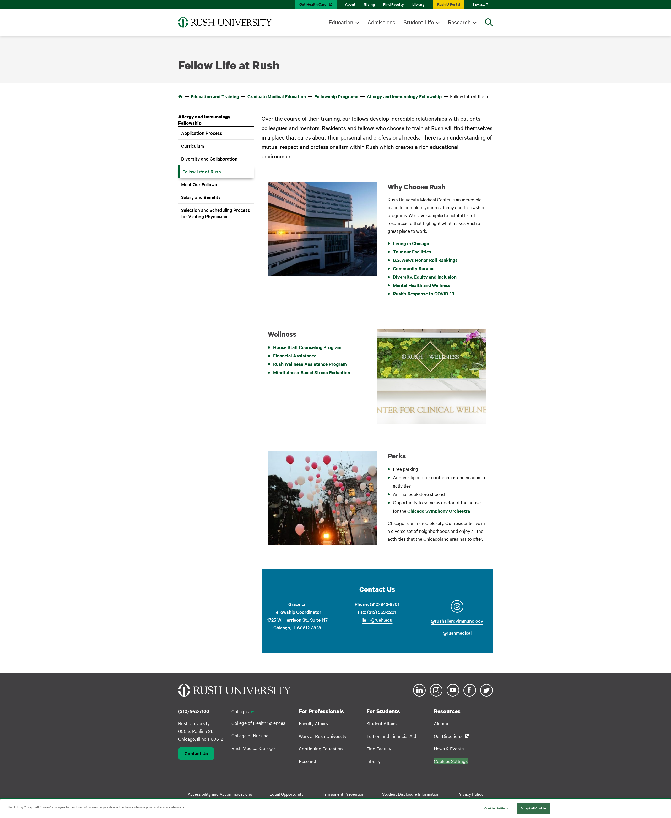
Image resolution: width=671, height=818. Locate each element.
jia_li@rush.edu (377, 620)
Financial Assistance (294, 355)
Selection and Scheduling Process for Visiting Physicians (215, 213)
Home (180, 96)
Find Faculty (393, 4)
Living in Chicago (411, 243)
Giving (369, 4)
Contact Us (196, 753)
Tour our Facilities (412, 251)
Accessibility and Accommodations (220, 794)
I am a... (479, 4)
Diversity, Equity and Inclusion (425, 277)
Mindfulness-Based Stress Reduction (311, 372)
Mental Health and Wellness (422, 285)
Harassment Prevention (343, 794)
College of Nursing (250, 735)
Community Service (413, 268)
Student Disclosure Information (411, 794)
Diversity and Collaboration (209, 159)
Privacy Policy (470, 794)
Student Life (419, 22)
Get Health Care (313, 4)
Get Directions (448, 736)
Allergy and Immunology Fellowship (404, 96)
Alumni (441, 723)
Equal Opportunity (287, 794)
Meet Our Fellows (199, 184)
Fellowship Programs (336, 96)
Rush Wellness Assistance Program (310, 364)
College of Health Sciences (258, 723)
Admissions (381, 22)
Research (459, 22)
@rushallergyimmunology (457, 621)
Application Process (201, 133)
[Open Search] (489, 22)
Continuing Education (321, 748)
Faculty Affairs (313, 723)
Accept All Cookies (533, 808)
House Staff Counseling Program (307, 347)
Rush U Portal (448, 4)
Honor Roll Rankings (425, 260)
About (350, 4)
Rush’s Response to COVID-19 (423, 293)
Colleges (240, 711)
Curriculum (192, 146)
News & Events (449, 748)
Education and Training (215, 96)
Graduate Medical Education (276, 96)
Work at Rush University (323, 736)
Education (341, 22)
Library (418, 4)
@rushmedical (457, 633)
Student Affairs (381, 723)
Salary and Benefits (201, 197)
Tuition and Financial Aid (391, 736)
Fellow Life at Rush (201, 171)
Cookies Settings (496, 808)
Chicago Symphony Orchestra (438, 511)
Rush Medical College (253, 748)
